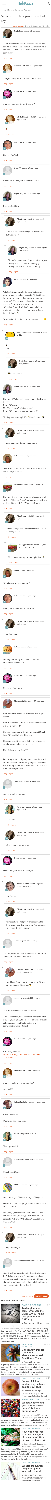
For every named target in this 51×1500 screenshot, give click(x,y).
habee (16, 456)
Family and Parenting (31, 1305)
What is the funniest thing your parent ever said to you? (33, 1469)
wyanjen (20, 332)
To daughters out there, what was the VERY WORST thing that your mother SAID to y (33, 1314)
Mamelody (21, 807)
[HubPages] (25, 3)
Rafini (16, 142)
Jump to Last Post (18, 26)
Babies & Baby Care (30, 1400)
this (24, 120)
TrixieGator (18, 31)
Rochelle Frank (23, 884)
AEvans (17, 279)
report (11, 58)
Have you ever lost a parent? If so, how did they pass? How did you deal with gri (33, 1435)
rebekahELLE (19, 66)
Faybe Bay (18, 193)
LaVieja (17, 647)
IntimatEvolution (21, 1102)
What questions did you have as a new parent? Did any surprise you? (33, 1406)
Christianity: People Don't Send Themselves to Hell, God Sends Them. (33, 1354)
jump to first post (27, 1296)
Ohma (16, 91)
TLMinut (17, 1185)
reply (5, 58)
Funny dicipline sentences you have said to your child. (33, 1384)
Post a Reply (41, 1296)
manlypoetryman (21, 484)
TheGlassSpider (21, 701)
